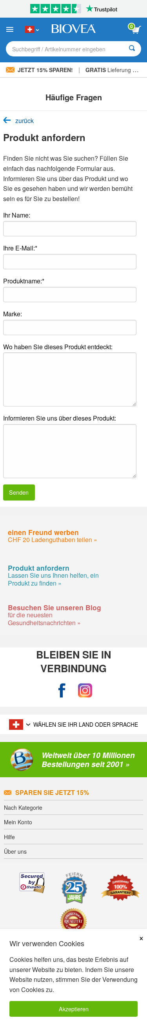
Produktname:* (23, 280)
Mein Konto (18, 822)
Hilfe (9, 837)
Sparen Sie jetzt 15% (52, 792)
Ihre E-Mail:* (20, 247)
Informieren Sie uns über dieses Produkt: (59, 418)
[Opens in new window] (62, 691)
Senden (19, 492)
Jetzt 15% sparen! (45, 70)
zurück (24, 120)
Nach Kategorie (23, 807)
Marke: (12, 313)
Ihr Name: (16, 214)
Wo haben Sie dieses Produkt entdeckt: (58, 346)
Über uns (15, 851)
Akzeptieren (74, 1009)
